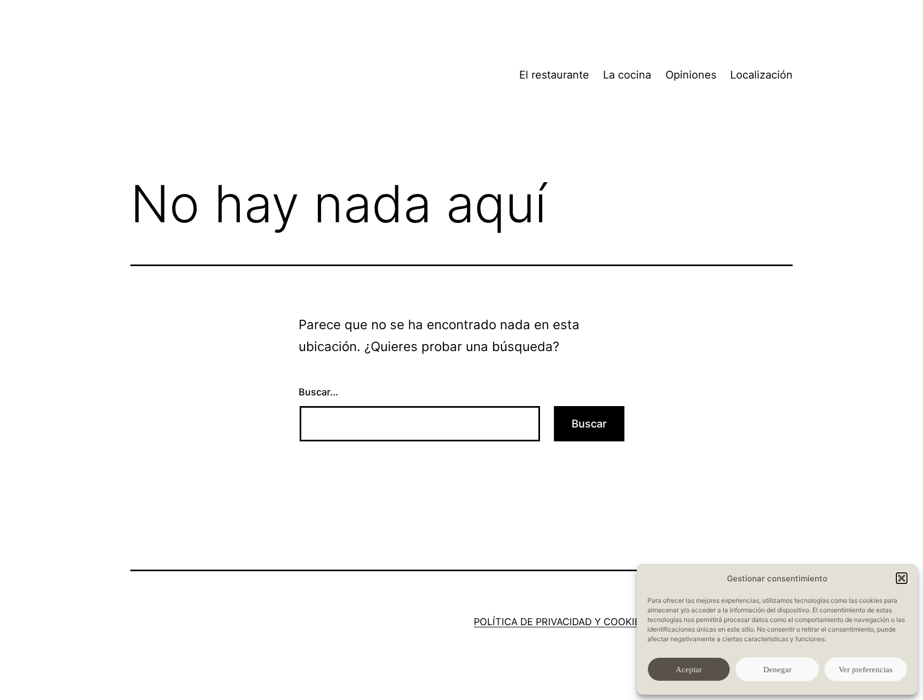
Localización (761, 74)
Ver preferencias (866, 669)
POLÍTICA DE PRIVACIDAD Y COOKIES (560, 621)
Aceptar (689, 669)
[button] (901, 578)
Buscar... (318, 392)
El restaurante (554, 74)
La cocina (627, 74)
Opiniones (691, 74)
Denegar (777, 669)
